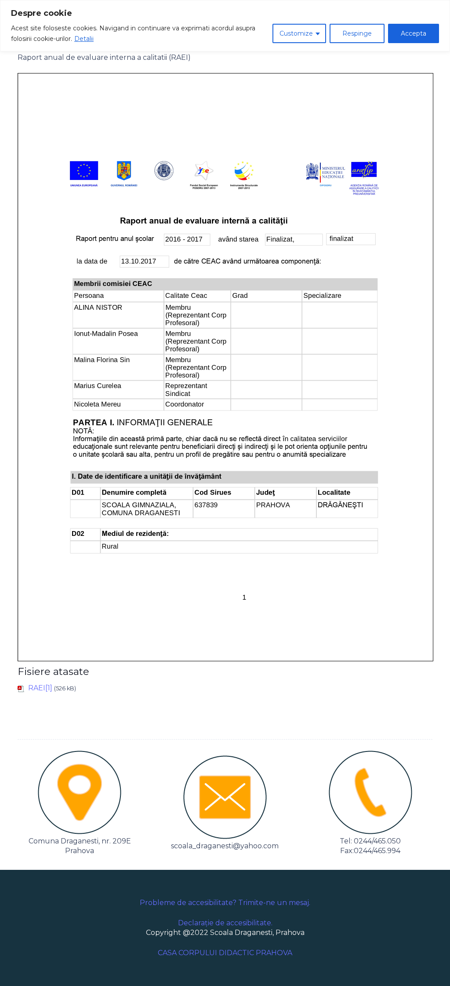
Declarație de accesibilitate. (225, 923)
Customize (296, 33)
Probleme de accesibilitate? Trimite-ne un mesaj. (225, 902)
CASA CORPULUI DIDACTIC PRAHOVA (225, 953)
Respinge (357, 33)
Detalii (84, 39)
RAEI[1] (40, 688)
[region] (225, 25)
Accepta (413, 33)
